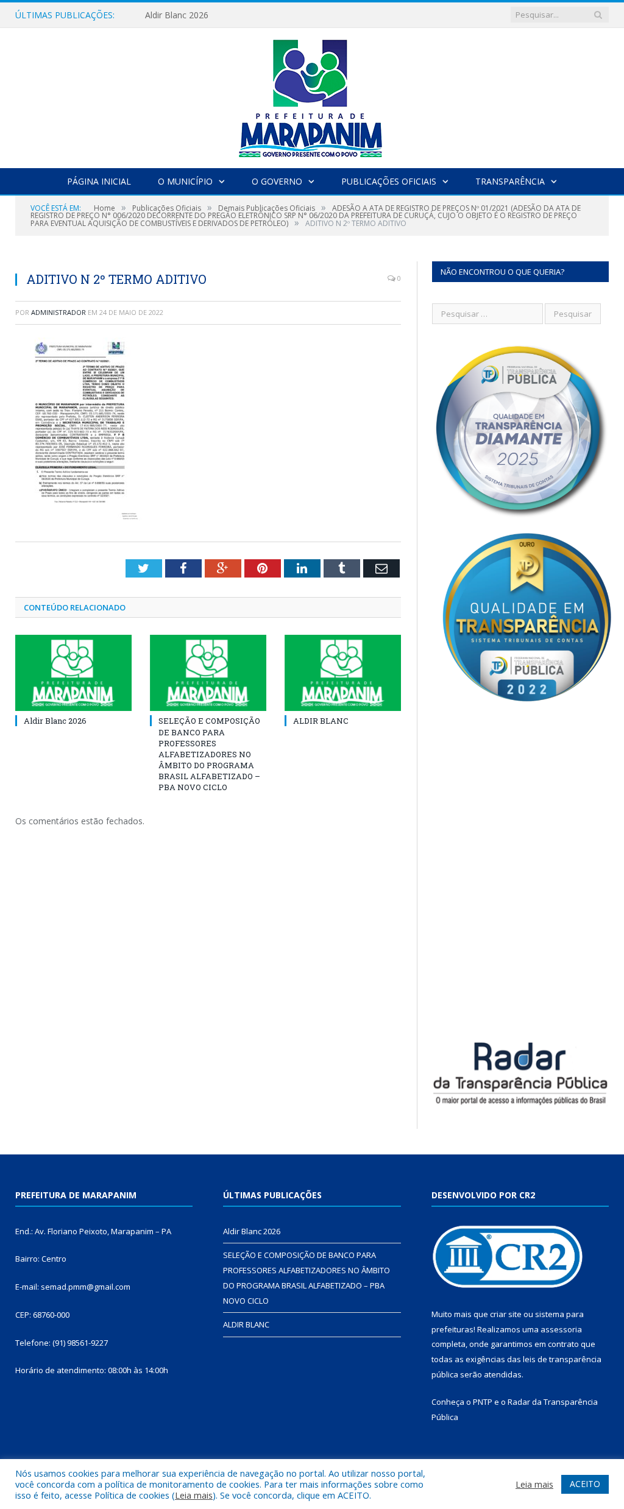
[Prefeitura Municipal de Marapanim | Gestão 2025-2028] (312, 95)
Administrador (58, 312)
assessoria (561, 1329)
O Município (185, 181)
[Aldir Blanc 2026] (73, 673)
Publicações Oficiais (388, 181)
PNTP (482, 1401)
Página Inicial (99, 181)
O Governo (277, 181)
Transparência (510, 181)
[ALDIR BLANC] (343, 673)
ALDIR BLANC (321, 720)
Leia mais (194, 1495)
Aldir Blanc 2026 (176, 15)
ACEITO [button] (585, 1484)
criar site (506, 1314)
